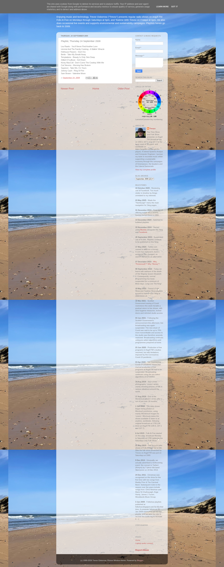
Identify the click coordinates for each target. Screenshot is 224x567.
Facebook (143, 232)
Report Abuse (142, 550)
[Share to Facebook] (94, 78)
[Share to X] (91, 78)
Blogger (140, 560)
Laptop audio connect (144, 543)
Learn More (162, 6)
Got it (174, 6)
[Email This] (87, 78)
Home (95, 88)
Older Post (124, 88)
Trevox (153, 129)
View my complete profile (145, 170)
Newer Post (67, 88)
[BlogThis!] (89, 78)
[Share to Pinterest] (96, 78)
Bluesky (143, 230)
